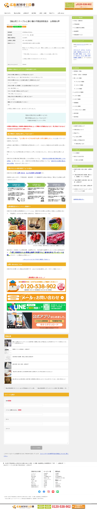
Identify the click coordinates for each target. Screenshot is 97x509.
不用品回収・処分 (17, 26)
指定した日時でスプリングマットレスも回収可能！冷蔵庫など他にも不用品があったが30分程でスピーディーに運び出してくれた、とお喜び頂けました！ (39, 342)
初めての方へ (8, 13)
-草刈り (45, 486)
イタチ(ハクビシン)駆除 (79, 109)
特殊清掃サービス (78, 34)
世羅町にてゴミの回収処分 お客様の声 (21, 349)
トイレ (84, 53)
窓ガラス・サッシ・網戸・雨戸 (83, 55)
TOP (30, 463)
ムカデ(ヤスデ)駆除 (78, 92)
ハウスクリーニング (80, 44)
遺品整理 (76, 31)
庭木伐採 (76, 113)
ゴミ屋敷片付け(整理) (79, 27)
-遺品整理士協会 (58, 486)
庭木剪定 (76, 116)
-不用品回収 (46, 473)
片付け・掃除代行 (78, 20)
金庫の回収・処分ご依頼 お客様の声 (20, 364)
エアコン (83, 50)
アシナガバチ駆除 (80, 81)
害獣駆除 (76, 102)
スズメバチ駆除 (79, 85)
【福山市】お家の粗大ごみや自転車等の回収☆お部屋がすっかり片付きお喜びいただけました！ (33, 371)
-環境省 (56, 482)
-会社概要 (57, 473)
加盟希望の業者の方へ (79, 199)
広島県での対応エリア (79, 126)
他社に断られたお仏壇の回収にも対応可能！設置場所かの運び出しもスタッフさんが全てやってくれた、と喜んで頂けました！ (39, 379)
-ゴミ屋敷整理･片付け (47, 476)
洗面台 (80, 53)
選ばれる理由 (17, 13)
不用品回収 (76, 24)
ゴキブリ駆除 (77, 99)
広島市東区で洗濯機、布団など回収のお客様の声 (23, 356)
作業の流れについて (79, 129)
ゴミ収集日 (76, 153)
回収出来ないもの (80, 143)
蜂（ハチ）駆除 (78, 78)
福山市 (24, 26)
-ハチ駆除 (45, 482)
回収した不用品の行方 (79, 140)
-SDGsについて (58, 483)
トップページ (33, 473)
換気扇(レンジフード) (82, 51)
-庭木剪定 (45, 485)
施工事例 (34, 13)
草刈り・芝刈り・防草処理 (80, 74)
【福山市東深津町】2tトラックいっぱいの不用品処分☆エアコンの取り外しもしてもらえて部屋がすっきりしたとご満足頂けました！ (20, 388)
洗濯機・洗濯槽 (77, 57)
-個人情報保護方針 (58, 476)
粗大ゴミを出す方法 (79, 156)
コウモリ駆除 (77, 106)
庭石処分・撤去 (78, 71)
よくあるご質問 (78, 136)
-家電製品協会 (57, 485)
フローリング (77, 50)
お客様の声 (26, 13)
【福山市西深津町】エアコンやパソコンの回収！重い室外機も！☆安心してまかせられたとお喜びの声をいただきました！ (53, 388)
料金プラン (52, 13)
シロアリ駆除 (77, 95)
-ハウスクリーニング (47, 479)
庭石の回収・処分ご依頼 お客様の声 (83, 185)
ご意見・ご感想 (42, 13)
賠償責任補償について (35, 485)
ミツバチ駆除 (79, 88)
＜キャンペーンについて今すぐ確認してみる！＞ (36, 259)
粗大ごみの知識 (79, 160)
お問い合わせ (61, 13)
